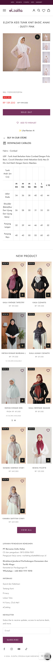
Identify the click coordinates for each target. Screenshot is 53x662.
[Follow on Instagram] (11, 649)
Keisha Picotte (39, 468)
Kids (32, 2)
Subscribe (13, 639)
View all (26, 530)
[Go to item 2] (46, 46)
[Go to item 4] (46, 70)
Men (12, 2)
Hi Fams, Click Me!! (11, 602)
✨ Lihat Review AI (26, 130)
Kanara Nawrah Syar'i (13, 468)
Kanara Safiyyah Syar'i (13, 518)
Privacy (6, 593)
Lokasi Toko (8, 597)
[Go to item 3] (46, 57)
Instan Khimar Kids (14, 408)
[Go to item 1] (46, 37)
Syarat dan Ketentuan (11, 583)
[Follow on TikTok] (26, 649)
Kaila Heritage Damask (39, 408)
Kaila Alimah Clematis (39, 353)
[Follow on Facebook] (4, 649)
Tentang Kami (8, 588)
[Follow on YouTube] (19, 649)
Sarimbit (39, 2)
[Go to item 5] (46, 82)
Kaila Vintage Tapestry (13, 302)
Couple (26, 2)
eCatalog (6, 607)
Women (19, 2)
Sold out (26, 112)
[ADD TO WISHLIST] (22, 265)
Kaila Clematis (39, 302)
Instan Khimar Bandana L (14, 353)
